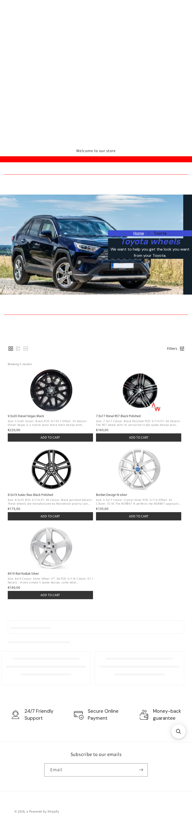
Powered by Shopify (44, 811)
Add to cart (50, 437)
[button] (11, 349)
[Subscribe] (141, 770)
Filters (172, 348)
